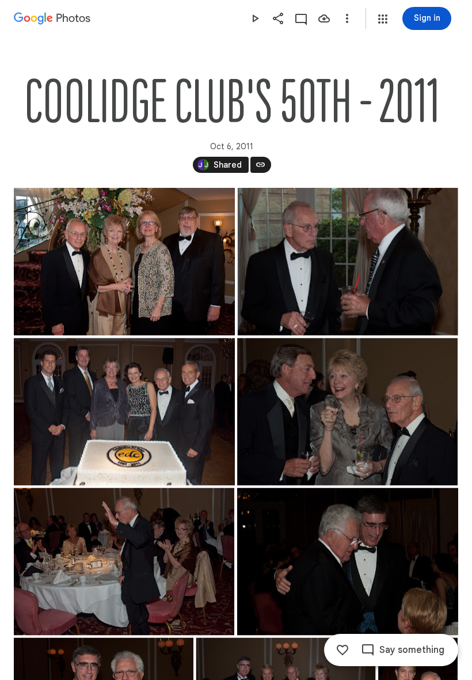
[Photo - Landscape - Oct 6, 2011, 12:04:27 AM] (347, 562)
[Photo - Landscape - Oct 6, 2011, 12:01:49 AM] (348, 261)
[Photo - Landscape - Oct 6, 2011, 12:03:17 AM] (124, 411)
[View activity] (301, 18)
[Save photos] (324, 18)
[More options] (347, 18)
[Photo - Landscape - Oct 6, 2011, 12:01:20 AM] (124, 261)
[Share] (278, 18)
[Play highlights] (255, 18)
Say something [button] (411, 650)
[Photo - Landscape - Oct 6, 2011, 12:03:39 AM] (347, 411)
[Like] (342, 650)
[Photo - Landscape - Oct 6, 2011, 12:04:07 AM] (124, 562)
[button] (382, 19)
